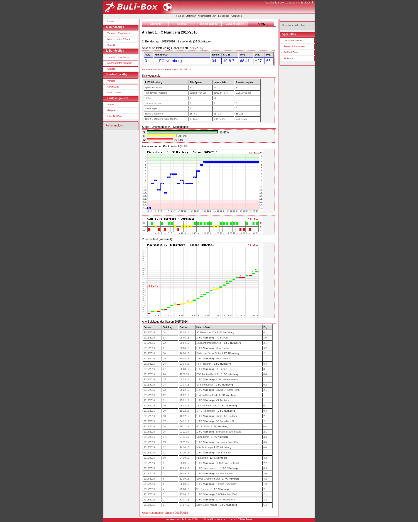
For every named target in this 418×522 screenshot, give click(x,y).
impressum (173, 519)
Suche (110, 104)
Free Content (114, 92)
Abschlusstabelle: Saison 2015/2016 (165, 512)
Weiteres (288, 58)
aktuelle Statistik (208, 23)
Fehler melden (114, 125)
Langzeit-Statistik (235, 23)
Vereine (111, 80)
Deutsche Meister (293, 40)
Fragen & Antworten (294, 46)
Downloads (113, 86)
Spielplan (182, 23)
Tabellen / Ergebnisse (118, 33)
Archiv (261, 23)
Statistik (111, 45)
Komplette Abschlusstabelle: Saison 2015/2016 (166, 69)
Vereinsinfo (155, 23)
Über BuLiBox (114, 116)
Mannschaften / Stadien (119, 39)
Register (111, 110)
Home (110, 21)
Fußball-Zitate (291, 52)
